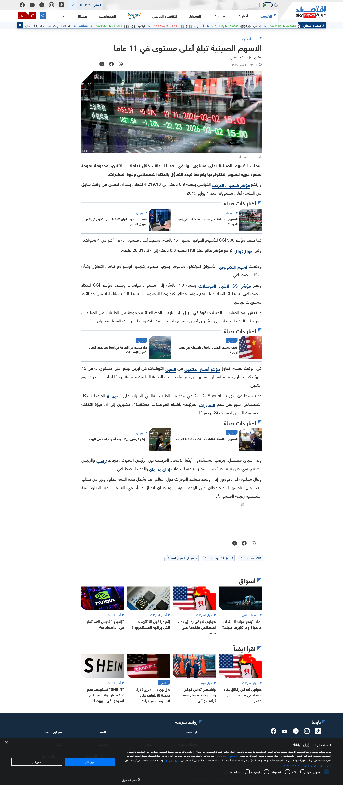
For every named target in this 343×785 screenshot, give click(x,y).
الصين (170, 368)
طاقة (104, 731)
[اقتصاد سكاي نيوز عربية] (302, 12)
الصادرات (207, 404)
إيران (166, 469)
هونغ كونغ (244, 251)
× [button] (6, 742)
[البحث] (43, 15)
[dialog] (171, 761)
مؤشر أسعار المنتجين (202, 368)
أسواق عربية (54, 731)
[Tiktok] (61, 5)
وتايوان (155, 469)
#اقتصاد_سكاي (313, 25)
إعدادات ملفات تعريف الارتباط (317, 765)
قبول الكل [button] (89, 762)
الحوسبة (114, 396)
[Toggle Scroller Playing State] (20, 25)
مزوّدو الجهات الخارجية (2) (228, 756)
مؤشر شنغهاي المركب (231, 184)
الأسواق (195, 16)
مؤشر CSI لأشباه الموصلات (224, 285)
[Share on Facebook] (111, 64)
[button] (85, 5)
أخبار (149, 731)
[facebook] (273, 732)
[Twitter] (42, 5)
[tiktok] (318, 732)
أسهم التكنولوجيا (232, 266)
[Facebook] (22, 5)
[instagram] (307, 732)
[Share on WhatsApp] (121, 64)
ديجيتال (82, 16)
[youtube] (284, 732)
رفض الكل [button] (36, 762)
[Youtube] (32, 5)
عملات (108, 25)
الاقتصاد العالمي (164, 16)
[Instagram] (51, 5)
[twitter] (296, 732)
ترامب (101, 460)
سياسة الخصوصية (292, 765)
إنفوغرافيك (107, 16)
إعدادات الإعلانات (172, 761)
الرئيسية (266, 16)
